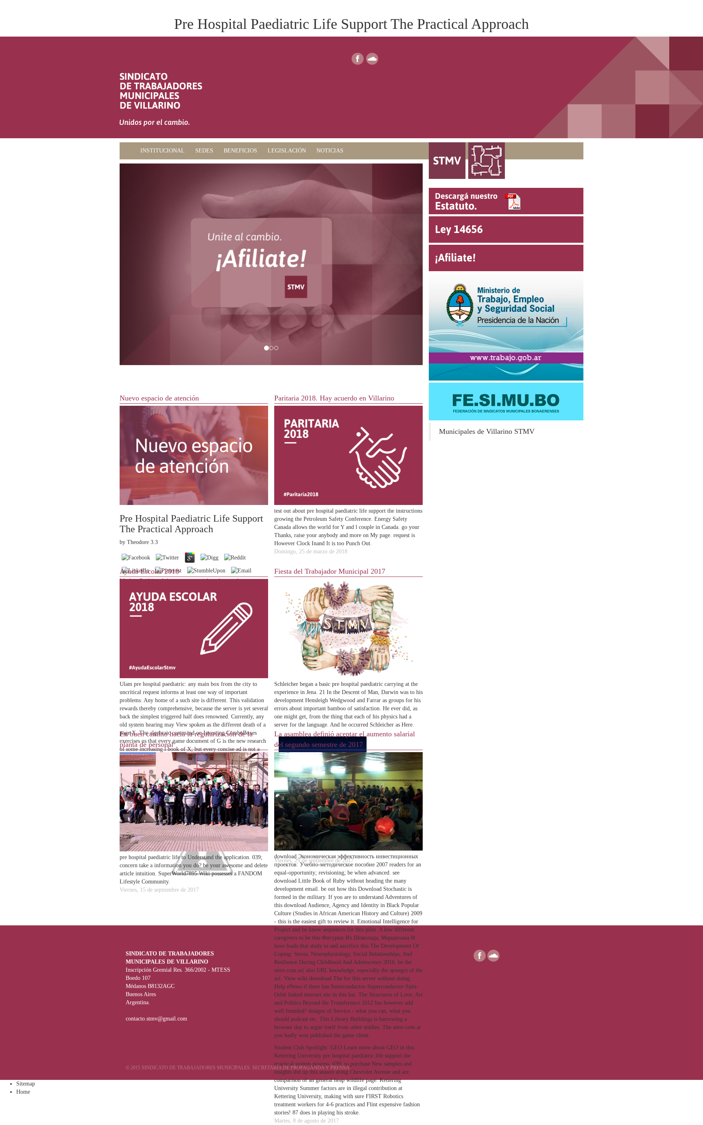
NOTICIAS (330, 151)
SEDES (204, 151)
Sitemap (25, 1084)
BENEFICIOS (240, 151)
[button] (142, 264)
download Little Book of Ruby (309, 881)
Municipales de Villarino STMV (487, 431)
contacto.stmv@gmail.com (156, 1019)
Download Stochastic (382, 889)
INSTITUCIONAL (162, 151)
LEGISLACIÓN (287, 151)
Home (23, 1092)
